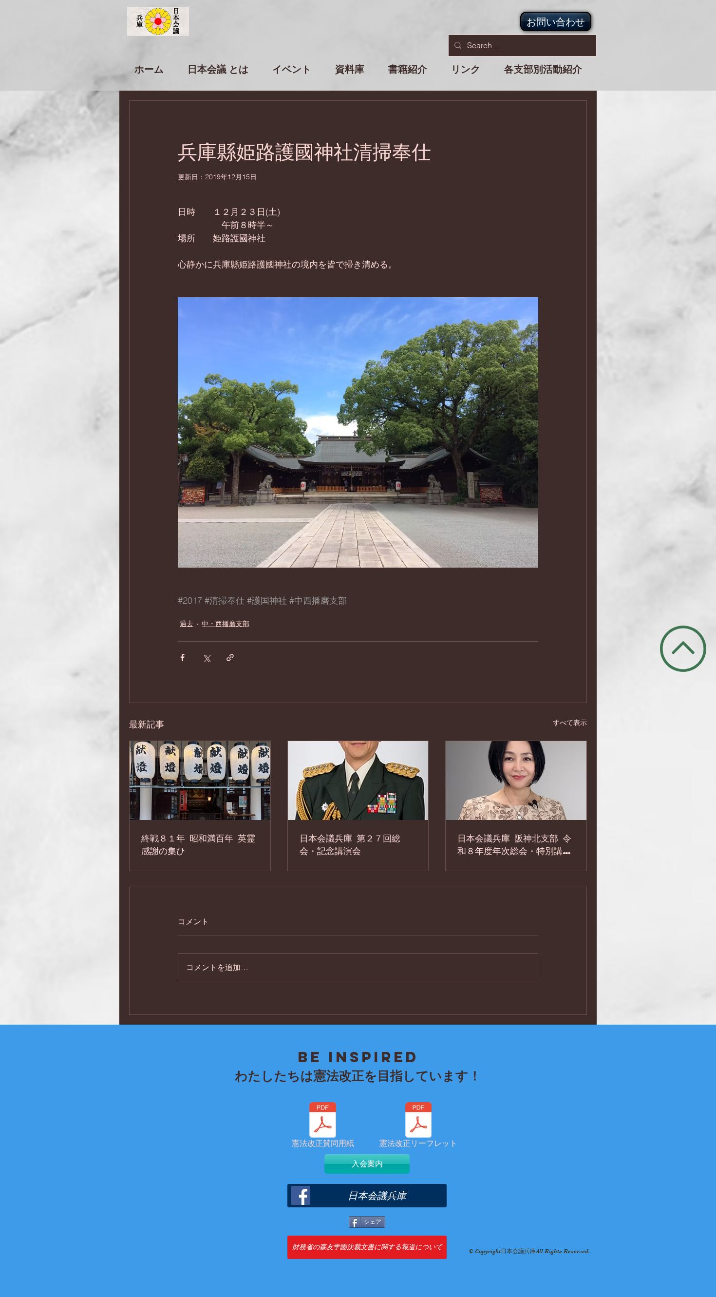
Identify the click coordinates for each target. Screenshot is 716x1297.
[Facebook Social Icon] (300, 1195)
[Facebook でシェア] (182, 657)
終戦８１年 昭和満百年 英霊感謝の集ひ (198, 844)
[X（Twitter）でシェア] (206, 657)
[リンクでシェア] (230, 657)
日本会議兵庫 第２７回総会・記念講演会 (350, 844)
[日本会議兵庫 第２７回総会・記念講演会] (358, 780)
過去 (186, 623)
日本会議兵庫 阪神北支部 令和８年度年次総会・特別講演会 (514, 844)
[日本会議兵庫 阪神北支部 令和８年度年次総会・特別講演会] (516, 780)
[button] (292, 74)
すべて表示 (570, 722)
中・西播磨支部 (225, 623)
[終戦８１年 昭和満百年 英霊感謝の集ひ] (200, 780)
